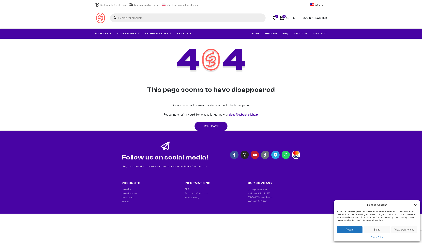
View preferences (404, 229)
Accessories (128, 197)
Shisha (125, 201)
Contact (320, 33)
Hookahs (126, 189)
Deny (377, 229)
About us (301, 33)
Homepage (211, 126)
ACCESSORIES (128, 33)
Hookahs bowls (129, 193)
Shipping (270, 33)
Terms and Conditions (196, 193)
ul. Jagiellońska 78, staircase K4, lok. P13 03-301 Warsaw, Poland (260, 193)
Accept (350, 229)
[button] (415, 205)
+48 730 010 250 (258, 201)
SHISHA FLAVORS (158, 33)
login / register (315, 17)
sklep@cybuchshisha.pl (243, 114)
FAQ (285, 33)
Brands (184, 33)
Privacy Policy (377, 237)
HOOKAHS (103, 33)
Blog (255, 33)
